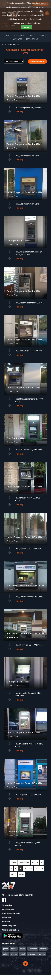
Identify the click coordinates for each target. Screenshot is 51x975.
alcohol (43, 948)
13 (42, 868)
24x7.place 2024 (26, 894)
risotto (13, 948)
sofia (5, 954)
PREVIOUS (24, 862)
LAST (21, 874)
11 (31, 868)
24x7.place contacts (11, 913)
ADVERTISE (17, 39)
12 (36, 868)
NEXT (13, 874)
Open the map (37, 61)
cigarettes (33, 948)
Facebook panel (9, 925)
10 (25, 868)
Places (31, 35)
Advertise (6, 917)
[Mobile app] (12, 935)
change (14, 954)
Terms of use (8, 909)
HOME (7, 35)
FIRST (13, 862)
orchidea (31, 954)
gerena (42, 954)
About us (6, 921)
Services (42, 35)
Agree (26, 27)
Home (4, 44)
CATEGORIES (19, 35)
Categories (7, 905)
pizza (5, 948)
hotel (23, 954)
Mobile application (10, 929)
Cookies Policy (34, 23)
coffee (22, 948)
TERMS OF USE (32, 39)
